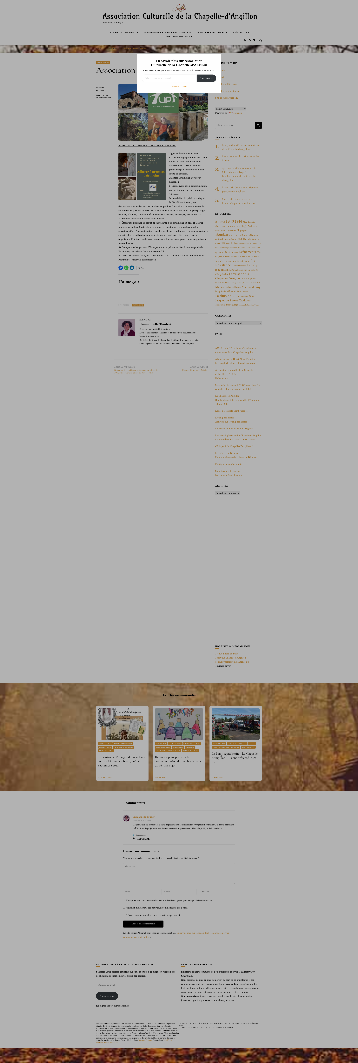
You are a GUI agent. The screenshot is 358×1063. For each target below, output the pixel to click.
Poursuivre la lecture (179, 87)
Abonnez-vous (206, 78)
